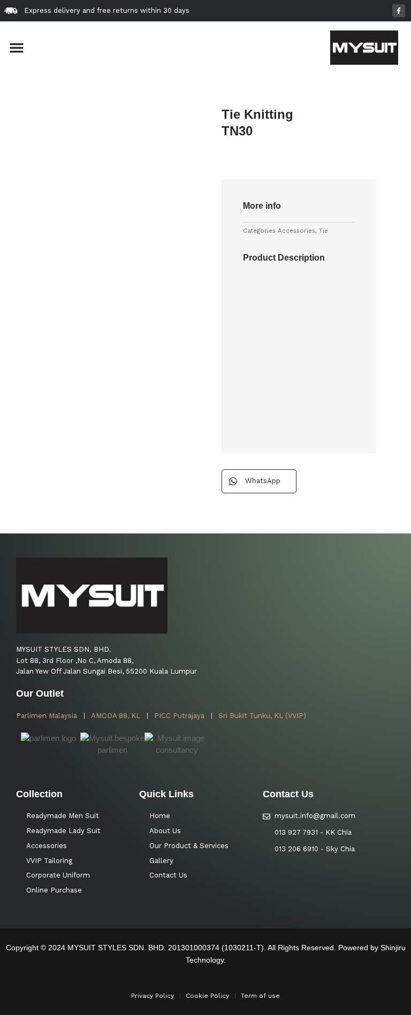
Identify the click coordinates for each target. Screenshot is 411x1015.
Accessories (296, 230)
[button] (16, 47)
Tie (323, 230)
